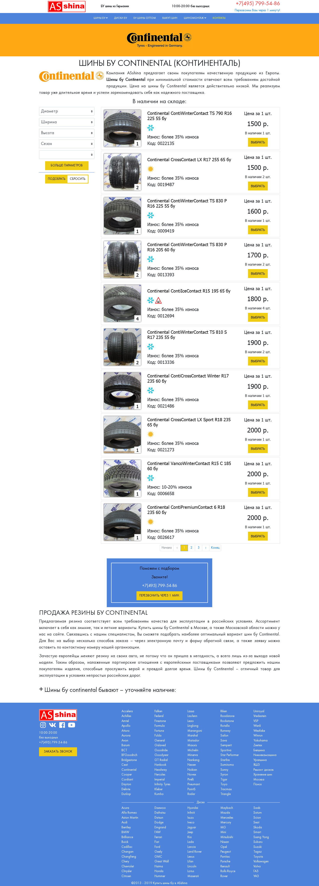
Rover (224, 876)
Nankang (193, 760)
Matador (193, 740)
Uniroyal (258, 711)
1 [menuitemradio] (184, 547)
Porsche (225, 861)
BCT (124, 750)
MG (223, 827)
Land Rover (194, 851)
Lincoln (191, 866)
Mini (223, 832)
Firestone (160, 721)
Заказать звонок (58, 751)
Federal (159, 716)
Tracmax (226, 789)
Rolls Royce (227, 871)
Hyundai (192, 808)
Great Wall (162, 861)
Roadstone (227, 716)
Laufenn (192, 716)
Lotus (190, 871)
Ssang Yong (261, 837)
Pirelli (190, 779)
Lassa (190, 711)
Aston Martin (130, 817)
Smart (257, 832)
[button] (107, 691)
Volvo (257, 866)
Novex (191, 774)
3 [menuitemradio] (199, 547)
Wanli (257, 726)
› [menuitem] (205, 547)
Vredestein (259, 716)
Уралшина (260, 760)
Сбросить (78, 179)
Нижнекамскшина (264, 755)
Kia (189, 837)
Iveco (190, 822)
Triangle (225, 794)
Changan (127, 851)
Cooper (127, 774)
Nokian (192, 770)
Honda (159, 871)
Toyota (258, 856)
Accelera (127, 711)
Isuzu (190, 817)
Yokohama (260, 740)
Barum (126, 745)
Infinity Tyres (162, 784)
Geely (158, 851)
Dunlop (126, 794)
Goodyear (161, 755)
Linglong (192, 726)
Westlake (259, 731)
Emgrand (160, 827)
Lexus (190, 856)
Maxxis (192, 745)
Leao (190, 721)
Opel (223, 847)
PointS (191, 789)
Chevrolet (128, 866)
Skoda (257, 827)
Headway (161, 770)
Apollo (126, 726)
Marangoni (194, 731)
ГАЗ (255, 871)
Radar (191, 794)
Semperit (226, 745)
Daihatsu (160, 812)
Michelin (192, 750)
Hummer (160, 876)
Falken (158, 711)
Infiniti (191, 812)
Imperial (160, 779)
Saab (256, 808)
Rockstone (227, 721)
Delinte (126, 789)
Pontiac (225, 856)
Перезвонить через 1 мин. (159, 595)
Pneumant (193, 784)
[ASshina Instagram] (43, 726)
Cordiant (127, 779)
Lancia (191, 847)
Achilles (126, 716)
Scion (257, 817)
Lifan (190, 861)
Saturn (257, 812)
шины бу (169, 883)
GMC (158, 856)
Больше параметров (67, 165)
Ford (157, 847)
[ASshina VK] (52, 726)
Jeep (190, 832)
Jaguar (191, 827)
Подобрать (57, 179)
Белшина (259, 750)
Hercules (160, 774)
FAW (158, 832)
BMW (125, 832)
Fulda (158, 735)
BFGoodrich (129, 755)
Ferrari (158, 837)
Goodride (161, 750)
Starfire (225, 760)
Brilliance (127, 837)
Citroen (126, 876)
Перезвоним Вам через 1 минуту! (257, 10)
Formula (160, 726)
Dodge (159, 822)
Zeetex (257, 745)
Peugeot (225, 851)
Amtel (125, 721)
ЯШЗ (256, 765)
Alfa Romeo (129, 812)
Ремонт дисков (263, 770)
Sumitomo (227, 765)
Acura (125, 808)
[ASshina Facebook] (62, 726)
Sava (223, 740)
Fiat (157, 842)
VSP (255, 721)
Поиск (257, 784)
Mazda (225, 812)
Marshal (192, 735)
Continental (129, 770)
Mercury (225, 822)
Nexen (191, 765)
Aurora (126, 735)
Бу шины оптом (144, 18)
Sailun (224, 735)
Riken (223, 711)
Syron (224, 774)
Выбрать (258, 142)
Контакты (219, 18)
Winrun (258, 735)
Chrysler (127, 871)
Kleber (159, 789)
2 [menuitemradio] (191, 547)
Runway (225, 731)
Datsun (159, 817)
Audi (124, 822)
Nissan (224, 842)
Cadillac (127, 847)
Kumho (159, 794)
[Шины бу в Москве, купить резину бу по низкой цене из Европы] (67, 6)
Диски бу (120, 18)
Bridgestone (129, 760)
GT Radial (161, 760)
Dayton (126, 784)
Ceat (125, 765)
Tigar (223, 779)
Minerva (192, 755)
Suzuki (257, 847)
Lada (190, 842)
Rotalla (225, 726)
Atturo (126, 731)
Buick (125, 842)
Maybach (226, 808)
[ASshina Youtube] (71, 726)
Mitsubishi (226, 837)
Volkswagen (261, 861)
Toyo (223, 784)
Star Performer (229, 755)
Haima (159, 866)
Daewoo (160, 808)
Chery (125, 861)
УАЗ (256, 876)
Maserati (193, 876)
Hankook (160, 765)
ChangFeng (129, 856)
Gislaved (160, 745)
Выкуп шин (169, 18)
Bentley (126, 827)
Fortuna (159, 731)
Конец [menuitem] (215, 547)
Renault (225, 866)
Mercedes (226, 817)
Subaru (258, 842)
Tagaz (257, 851)
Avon (125, 740)
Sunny (224, 770)
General (160, 740)
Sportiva (225, 750)
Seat (256, 822)
